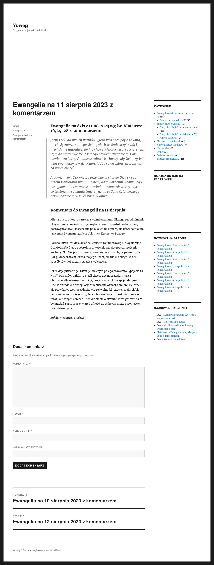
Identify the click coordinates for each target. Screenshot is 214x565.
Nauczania (162, 148)
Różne (160, 151)
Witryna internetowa (27, 447)
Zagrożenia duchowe (168, 158)
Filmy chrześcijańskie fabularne (176, 134)
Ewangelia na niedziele (171, 120)
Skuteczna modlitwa (174, 321)
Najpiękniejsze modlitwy (170, 144)
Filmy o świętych (168, 137)
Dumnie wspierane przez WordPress (42, 550)
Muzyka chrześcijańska (169, 141)
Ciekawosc (162, 332)
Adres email (22, 430)
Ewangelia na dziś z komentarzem (175, 113)
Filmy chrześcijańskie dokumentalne (179, 127)
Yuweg (20, 25)
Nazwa (18, 414)
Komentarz (21, 363)
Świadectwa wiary (166, 155)
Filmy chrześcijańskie (168, 123)
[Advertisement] (107, 75)
